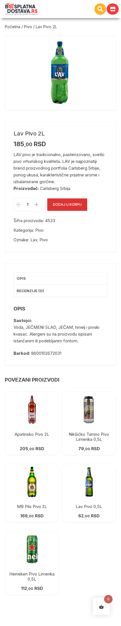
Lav (33, 239)
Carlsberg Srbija (55, 188)
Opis (21, 278)
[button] (100, 9)
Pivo (28, 26)
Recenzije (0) (30, 290)
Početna (12, 26)
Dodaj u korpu (67, 204)
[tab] (60, 278)
